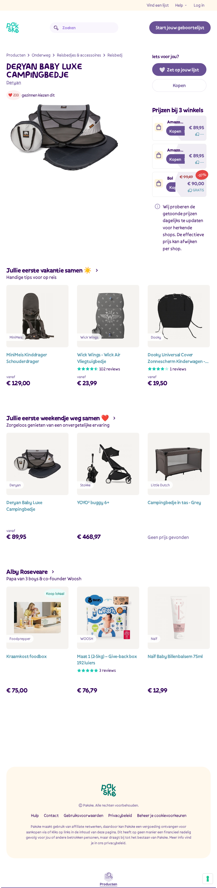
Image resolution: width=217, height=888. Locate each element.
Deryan (13, 82)
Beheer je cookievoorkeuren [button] (161, 815)
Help (179, 5)
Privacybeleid (120, 815)
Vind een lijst (158, 5)
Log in (199, 5)
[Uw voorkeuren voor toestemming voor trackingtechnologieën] (208, 879)
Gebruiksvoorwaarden (83, 815)
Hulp (35, 815)
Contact (51, 815)
